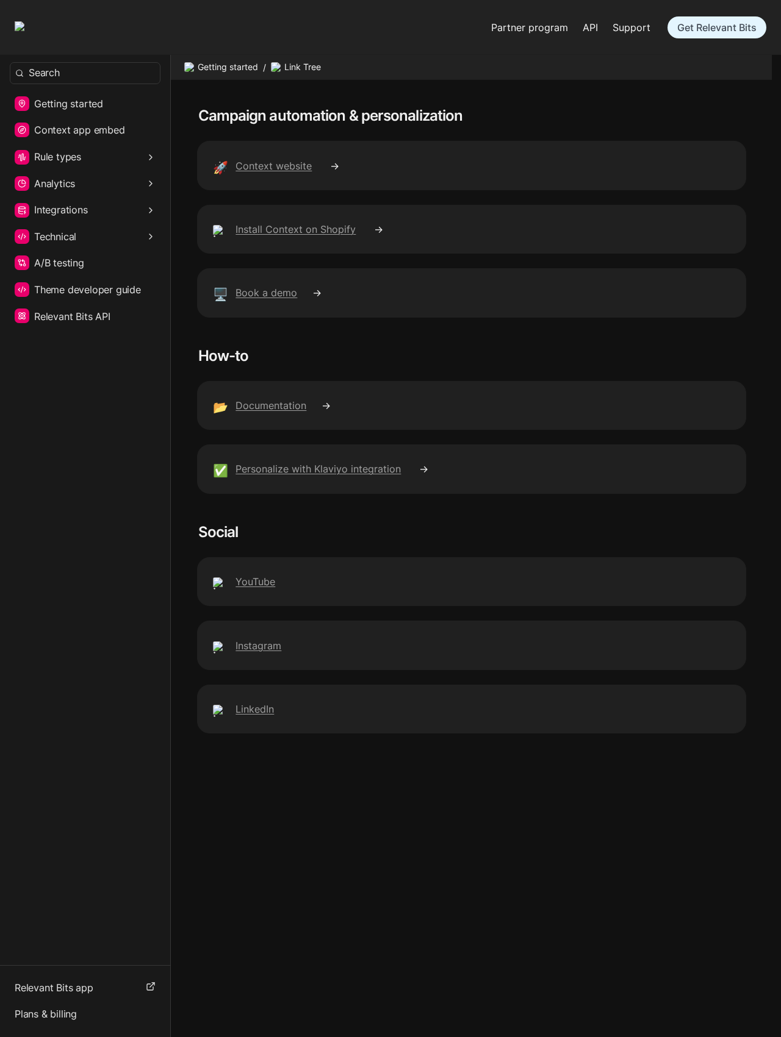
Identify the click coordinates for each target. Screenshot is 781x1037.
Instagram (258, 646)
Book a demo (266, 293)
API (590, 27)
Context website (274, 166)
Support (631, 27)
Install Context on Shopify (296, 229)
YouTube (255, 582)
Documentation (271, 405)
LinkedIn (255, 709)
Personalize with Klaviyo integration (318, 469)
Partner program (529, 27)
